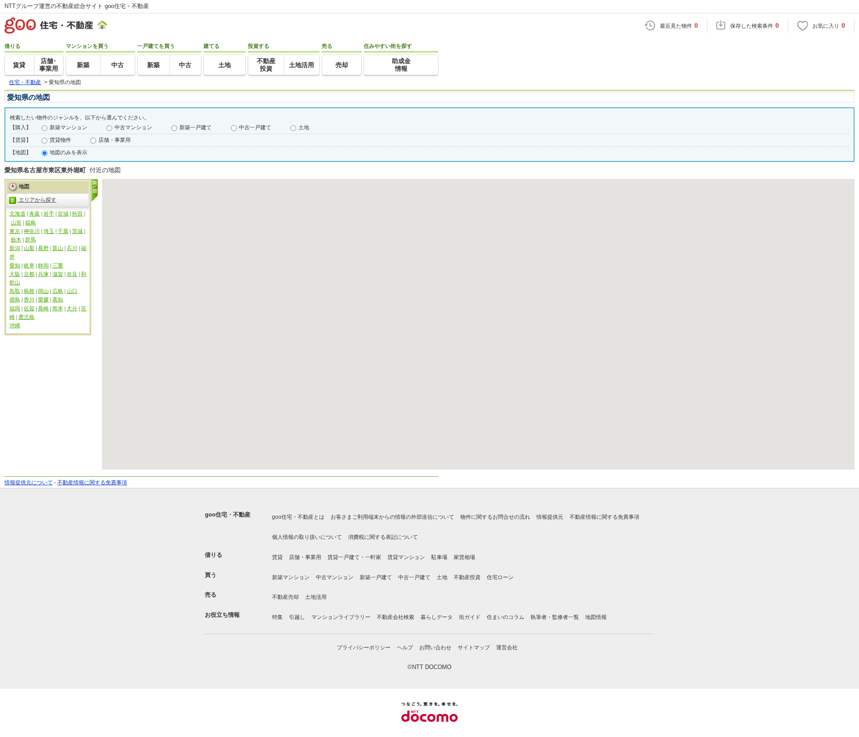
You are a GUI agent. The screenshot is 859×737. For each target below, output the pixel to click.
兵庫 (43, 274)
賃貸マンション (406, 557)
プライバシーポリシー (364, 647)
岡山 (43, 291)
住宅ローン (500, 577)
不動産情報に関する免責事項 (92, 482)
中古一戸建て (255, 127)
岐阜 (29, 266)
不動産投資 (467, 577)
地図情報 (596, 617)
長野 (43, 248)
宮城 (63, 214)
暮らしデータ (437, 617)
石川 (72, 248)
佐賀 (29, 308)
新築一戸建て (195, 127)
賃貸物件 (60, 140)
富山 (57, 248)
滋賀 (57, 274)
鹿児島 (26, 317)
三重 (57, 266)
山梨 (29, 248)
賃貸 (277, 557)
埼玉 (48, 231)
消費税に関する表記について (383, 537)
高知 (57, 299)
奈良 (72, 274)
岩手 (48, 214)
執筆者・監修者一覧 (555, 617)
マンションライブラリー (340, 617)
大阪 (14, 274)
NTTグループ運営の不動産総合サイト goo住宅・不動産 (76, 6)
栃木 (16, 240)
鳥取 (14, 291)
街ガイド (470, 617)
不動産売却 (285, 597)
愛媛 (43, 299)
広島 (57, 291)
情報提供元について (28, 482)
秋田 (77, 214)
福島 (30, 223)
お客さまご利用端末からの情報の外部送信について (392, 517)
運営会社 (507, 647)
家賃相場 (464, 557)
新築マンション (68, 127)
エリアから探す (36, 200)
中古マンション (133, 127)
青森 (34, 214)
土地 (303, 127)
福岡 (14, 308)
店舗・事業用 (114, 140)
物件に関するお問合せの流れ (495, 517)
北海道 (17, 214)
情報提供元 (549, 517)
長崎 (43, 308)
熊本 (57, 308)
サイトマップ (474, 647)
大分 (72, 308)
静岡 (43, 266)
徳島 (14, 299)
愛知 (14, 266)
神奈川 (32, 231)
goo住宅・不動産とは (298, 517)
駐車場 (439, 557)
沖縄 (14, 325)
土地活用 (316, 597)
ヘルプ (405, 647)
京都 (29, 274)
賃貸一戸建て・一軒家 (354, 557)
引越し (297, 617)
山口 (72, 291)
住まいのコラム (505, 617)
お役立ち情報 (222, 614)
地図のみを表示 (68, 152)
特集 (277, 617)
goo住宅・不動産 (228, 514)
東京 (14, 231)
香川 (29, 299)
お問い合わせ (435, 647)
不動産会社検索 (395, 617)
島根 (29, 291)
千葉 (63, 231)
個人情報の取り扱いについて (307, 537)
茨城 (77, 231)
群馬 (30, 240)
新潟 (14, 248)
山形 (16, 223)
